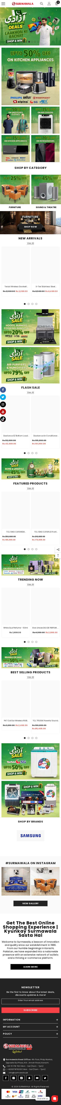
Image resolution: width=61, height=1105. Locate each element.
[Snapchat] (29, 1078)
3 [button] (29, 42)
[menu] (3, 3)
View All (30, 243)
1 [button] (23, 42)
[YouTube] (37, 1078)
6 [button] (38, 42)
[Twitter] (45, 1078)
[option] (30, 26)
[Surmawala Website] (15, 190)
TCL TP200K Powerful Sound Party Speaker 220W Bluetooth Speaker (45, 720)
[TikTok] (21, 1078)
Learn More (30, 966)
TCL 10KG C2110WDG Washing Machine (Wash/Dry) (15, 532)
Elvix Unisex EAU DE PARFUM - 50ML (45, 628)
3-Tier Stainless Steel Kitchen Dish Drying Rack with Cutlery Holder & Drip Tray (45, 286)
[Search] (41, 3)
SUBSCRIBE (30, 1010)
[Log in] (49, 3)
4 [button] (32, 42)
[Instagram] (13, 1078)
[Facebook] (6, 1078)
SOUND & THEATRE (46, 207)
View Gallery (30, 903)
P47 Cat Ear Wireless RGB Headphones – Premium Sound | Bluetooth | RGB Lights (15, 720)
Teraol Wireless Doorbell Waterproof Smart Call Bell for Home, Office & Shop (15, 286)
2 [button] (26, 42)
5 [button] (35, 42)
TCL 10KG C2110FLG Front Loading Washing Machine (45, 532)
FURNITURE (15, 207)
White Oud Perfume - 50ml (15, 628)
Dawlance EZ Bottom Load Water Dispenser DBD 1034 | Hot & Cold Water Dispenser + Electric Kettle (15, 435)
